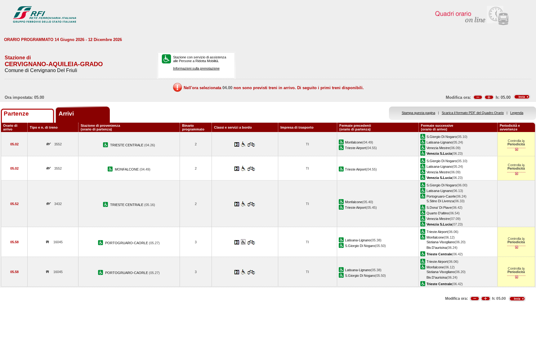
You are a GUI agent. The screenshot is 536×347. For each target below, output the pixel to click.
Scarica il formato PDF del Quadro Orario (473, 113)
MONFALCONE (127, 169)
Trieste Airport (355, 148)
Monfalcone (353, 142)
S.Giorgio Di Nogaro (442, 137)
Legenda (516, 113)
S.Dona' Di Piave (439, 207)
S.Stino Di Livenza (440, 201)
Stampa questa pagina (418, 113)
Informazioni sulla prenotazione (196, 68)
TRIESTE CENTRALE (127, 145)
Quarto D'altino (438, 213)
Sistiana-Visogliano (441, 242)
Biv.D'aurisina (437, 247)
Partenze (16, 113)
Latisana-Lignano (439, 142)
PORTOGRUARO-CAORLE (127, 243)
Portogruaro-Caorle (441, 196)
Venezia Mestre (438, 148)
